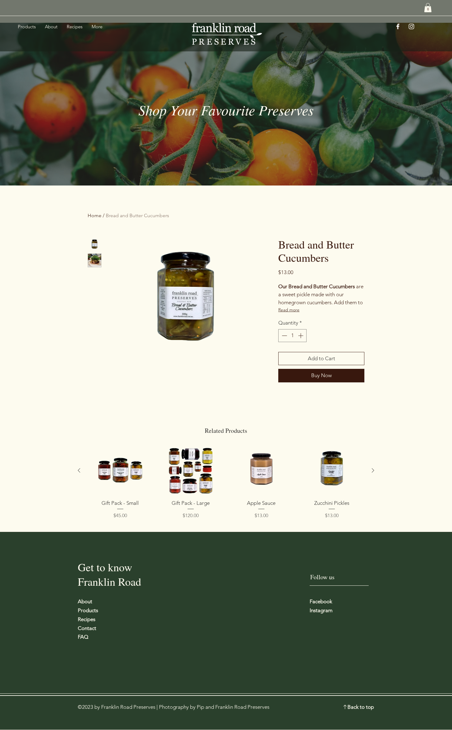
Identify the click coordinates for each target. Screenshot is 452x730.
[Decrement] (283, 335)
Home (94, 215)
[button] (428, 7)
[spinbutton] (292, 335)
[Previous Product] (79, 470)
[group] (226, 483)
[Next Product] (373, 470)
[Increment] (301, 335)
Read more (288, 310)
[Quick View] (120, 470)
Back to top (360, 707)
